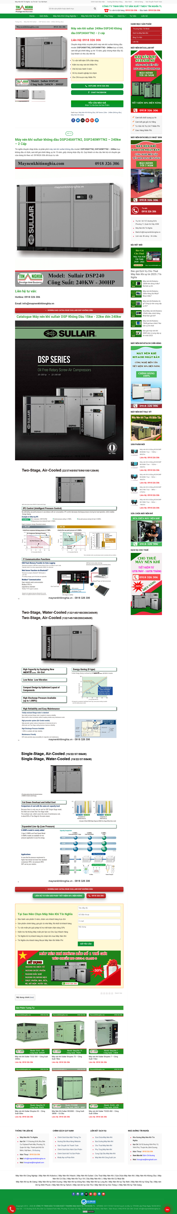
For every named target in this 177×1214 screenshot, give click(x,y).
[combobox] (72, 8)
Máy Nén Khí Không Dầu (87, 112)
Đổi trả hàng (139, 2)
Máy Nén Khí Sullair (30, 22)
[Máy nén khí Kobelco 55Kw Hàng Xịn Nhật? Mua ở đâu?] (136, 294)
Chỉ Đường (36, 1150)
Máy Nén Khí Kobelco (48, 1176)
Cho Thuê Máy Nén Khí (103, 1145)
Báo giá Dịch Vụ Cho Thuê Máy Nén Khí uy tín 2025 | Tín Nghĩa (146, 274)
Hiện (31, 997)
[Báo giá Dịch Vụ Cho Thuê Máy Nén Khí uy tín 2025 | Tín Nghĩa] (146, 258)
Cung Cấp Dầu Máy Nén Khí (105, 1153)
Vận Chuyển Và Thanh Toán (68, 1145)
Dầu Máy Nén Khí (93, 1179)
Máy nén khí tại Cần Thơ (83, 1185)
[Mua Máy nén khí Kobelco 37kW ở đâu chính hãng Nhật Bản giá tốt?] (136, 313)
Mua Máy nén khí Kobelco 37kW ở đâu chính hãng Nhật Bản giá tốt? (152, 313)
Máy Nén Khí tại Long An (97, 1182)
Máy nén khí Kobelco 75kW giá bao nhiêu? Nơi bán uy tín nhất (152, 323)
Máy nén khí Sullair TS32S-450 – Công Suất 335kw (104, 1112)
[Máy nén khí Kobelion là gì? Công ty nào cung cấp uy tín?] (136, 303)
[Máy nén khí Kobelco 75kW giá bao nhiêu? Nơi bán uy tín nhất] (136, 323)
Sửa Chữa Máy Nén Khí (103, 1137)
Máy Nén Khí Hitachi (67, 1176)
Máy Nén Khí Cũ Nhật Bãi (113, 1179)
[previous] (19, 55)
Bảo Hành (128, 2)
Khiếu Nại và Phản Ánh (66, 1157)
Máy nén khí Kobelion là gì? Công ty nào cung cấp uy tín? (152, 303)
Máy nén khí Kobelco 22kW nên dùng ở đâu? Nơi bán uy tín (151, 283)
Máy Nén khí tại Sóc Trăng (106, 1185)
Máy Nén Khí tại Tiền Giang (130, 1185)
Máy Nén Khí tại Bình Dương (50, 1182)
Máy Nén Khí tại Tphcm (62, 1185)
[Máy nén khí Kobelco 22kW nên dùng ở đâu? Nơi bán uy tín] (136, 284)
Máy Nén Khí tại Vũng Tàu (142, 1182)
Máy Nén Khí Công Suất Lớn (105, 1157)
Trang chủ (18, 22)
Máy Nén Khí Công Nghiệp (26, 1176)
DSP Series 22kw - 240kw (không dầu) (51, 22)
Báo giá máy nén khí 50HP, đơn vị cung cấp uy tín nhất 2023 (152, 333)
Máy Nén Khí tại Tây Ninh (119, 1182)
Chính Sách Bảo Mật (98, 2)
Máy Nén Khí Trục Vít (76, 1179)
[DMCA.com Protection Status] (88, 1212)
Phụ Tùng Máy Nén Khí (103, 1149)
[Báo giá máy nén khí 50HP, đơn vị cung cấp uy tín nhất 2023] (136, 333)
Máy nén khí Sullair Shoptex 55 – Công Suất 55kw (30, 1112)
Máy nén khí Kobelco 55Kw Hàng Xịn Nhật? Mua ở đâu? (151, 293)
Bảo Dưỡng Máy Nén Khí (104, 1141)
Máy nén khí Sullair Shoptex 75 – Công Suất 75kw (67, 1058)
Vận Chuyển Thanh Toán (154, 2)
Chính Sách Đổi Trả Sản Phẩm (69, 1153)
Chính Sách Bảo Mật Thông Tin (69, 1137)
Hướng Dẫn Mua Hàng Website (69, 1141)
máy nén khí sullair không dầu (61, 149)
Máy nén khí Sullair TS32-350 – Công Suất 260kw (31, 1058)
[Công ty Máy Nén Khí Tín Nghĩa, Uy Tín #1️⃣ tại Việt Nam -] (30, 9)
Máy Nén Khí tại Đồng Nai (74, 1182)
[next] (63, 55)
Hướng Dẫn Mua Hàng (114, 2)
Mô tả (69, 133)
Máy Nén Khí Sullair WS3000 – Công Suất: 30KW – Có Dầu (68, 1112)
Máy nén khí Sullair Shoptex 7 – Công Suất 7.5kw (103, 1058)
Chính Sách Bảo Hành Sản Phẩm (70, 1149)
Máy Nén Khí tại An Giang (26, 1182)
